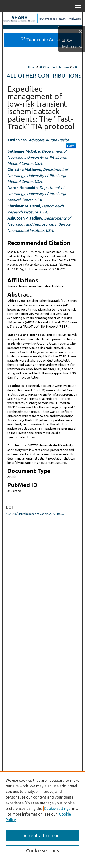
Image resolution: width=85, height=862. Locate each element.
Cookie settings (57, 808)
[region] (42, 816)
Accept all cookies (42, 835)
